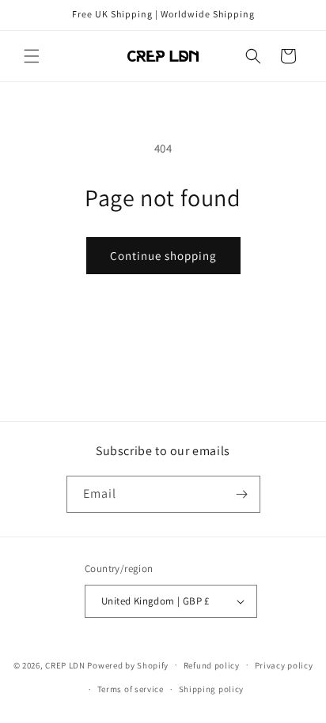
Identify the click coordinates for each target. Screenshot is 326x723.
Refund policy (212, 665)
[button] (31, 56)
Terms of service (130, 689)
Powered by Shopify (128, 664)
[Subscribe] (242, 494)
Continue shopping (163, 255)
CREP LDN (65, 664)
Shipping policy (211, 689)
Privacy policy (284, 665)
